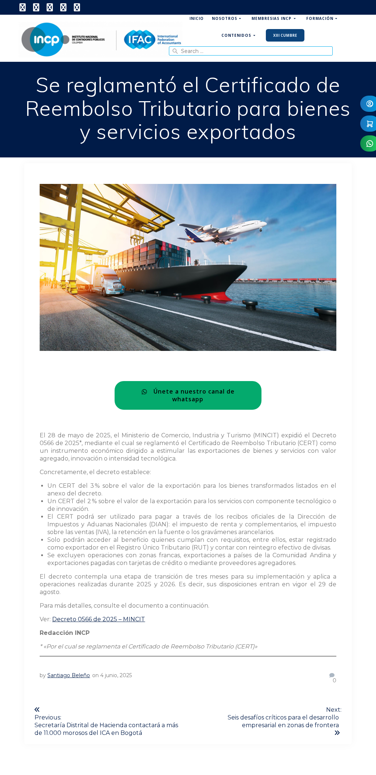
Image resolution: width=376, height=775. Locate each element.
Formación (319, 18)
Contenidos (236, 35)
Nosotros (224, 18)
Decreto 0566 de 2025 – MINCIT (98, 619)
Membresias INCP (272, 18)
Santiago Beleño (68, 675)
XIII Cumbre (285, 35)
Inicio (196, 18)
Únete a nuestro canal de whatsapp (191, 395)
